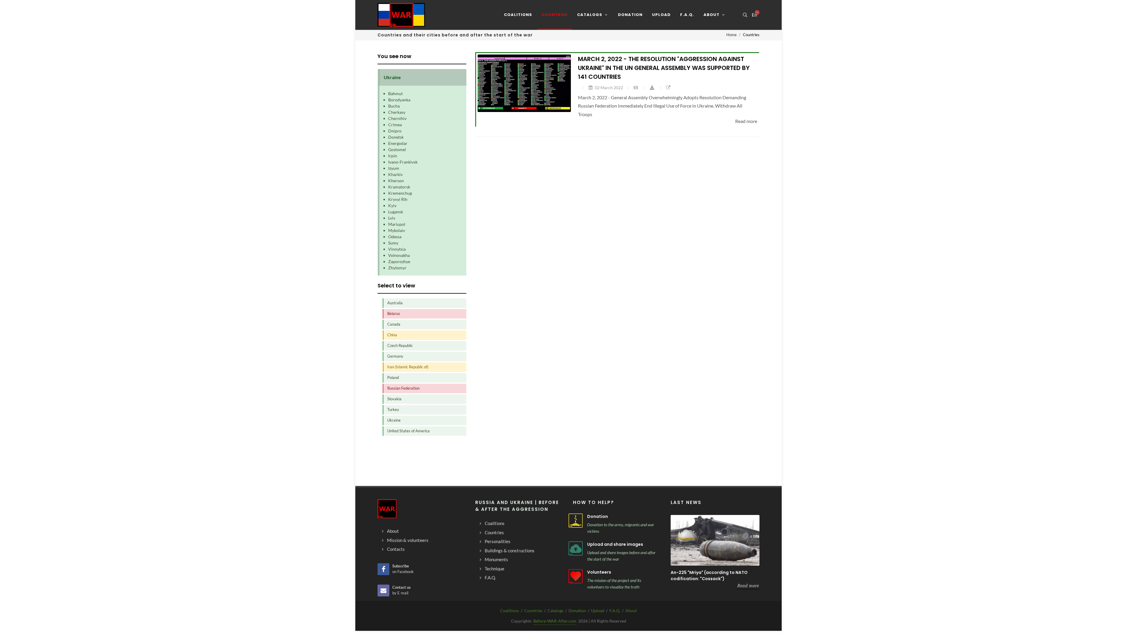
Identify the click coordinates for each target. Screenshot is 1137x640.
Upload (597, 610)
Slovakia (394, 398)
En (754, 14)
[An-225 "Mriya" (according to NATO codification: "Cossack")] (715, 540)
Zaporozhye (399, 261)
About (631, 610)
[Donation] (575, 520)
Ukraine (394, 420)
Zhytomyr (397, 267)
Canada (393, 324)
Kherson (396, 180)
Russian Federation (403, 388)
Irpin (392, 155)
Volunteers (599, 572)
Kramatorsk (399, 186)
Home (731, 34)
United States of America (408, 430)
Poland (393, 377)
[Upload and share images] (575, 548)
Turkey (393, 409)
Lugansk (395, 211)
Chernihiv (397, 118)
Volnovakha (399, 255)
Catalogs (555, 610)
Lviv (391, 217)
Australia (395, 302)
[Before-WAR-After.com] (401, 15)
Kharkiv (395, 174)
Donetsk (396, 137)
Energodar (397, 143)
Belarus (393, 313)
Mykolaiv (396, 230)
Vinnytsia (397, 249)
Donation (597, 516)
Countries (533, 610)
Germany (395, 356)
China (392, 334)
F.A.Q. (614, 610)
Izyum (393, 168)
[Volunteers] (575, 576)
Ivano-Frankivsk (402, 161)
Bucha (394, 105)
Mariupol (396, 224)
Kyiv (392, 205)
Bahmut (395, 93)
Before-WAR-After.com (554, 620)
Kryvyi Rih (397, 199)
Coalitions (509, 610)
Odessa (395, 236)
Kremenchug (400, 193)
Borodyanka (399, 99)
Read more (748, 585)
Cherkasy (396, 112)
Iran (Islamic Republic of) (407, 366)
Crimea (395, 124)
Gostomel (397, 149)
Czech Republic (400, 345)
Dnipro (395, 130)
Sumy (393, 242)
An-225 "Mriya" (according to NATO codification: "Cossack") (709, 575)
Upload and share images (615, 544)
